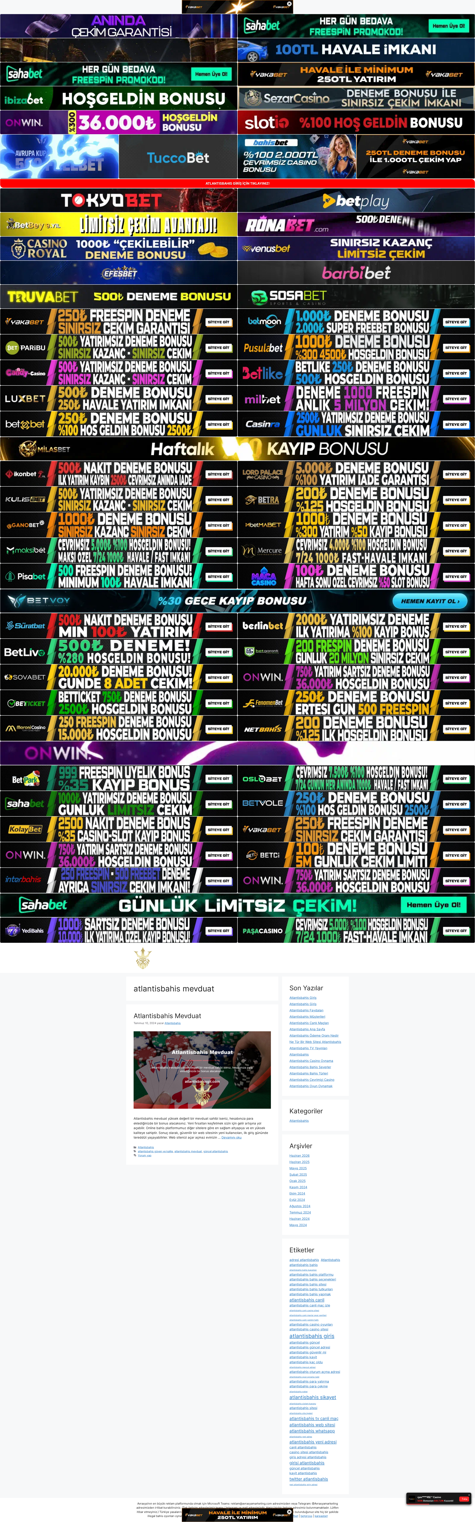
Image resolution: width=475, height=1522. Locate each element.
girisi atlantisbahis (307, 1462)
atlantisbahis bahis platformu (311, 1274)
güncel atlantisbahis (215, 1151)
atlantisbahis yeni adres (300, 1437)
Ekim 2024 (297, 1193)
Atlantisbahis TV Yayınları (308, 1048)
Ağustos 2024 (299, 1206)
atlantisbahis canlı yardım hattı (304, 1320)
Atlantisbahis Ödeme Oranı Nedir (314, 1035)
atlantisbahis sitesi (303, 1408)
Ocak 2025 (297, 1181)
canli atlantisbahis (303, 1447)
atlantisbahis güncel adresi (309, 1347)
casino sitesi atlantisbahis (308, 1452)
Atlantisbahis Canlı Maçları (309, 1023)
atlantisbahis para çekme (308, 1386)
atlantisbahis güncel (304, 1342)
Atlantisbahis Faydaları (306, 1010)
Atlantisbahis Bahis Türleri (308, 1073)
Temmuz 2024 (300, 1212)
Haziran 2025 (299, 1162)
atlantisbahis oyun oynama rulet (304, 1377)
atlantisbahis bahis (303, 1265)
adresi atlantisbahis (304, 1260)
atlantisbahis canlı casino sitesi (304, 1310)
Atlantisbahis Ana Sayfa (307, 1029)
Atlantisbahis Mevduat (167, 1016)
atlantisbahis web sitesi (312, 1424)
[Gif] (237, 448)
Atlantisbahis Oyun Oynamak (310, 1086)
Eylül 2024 (297, 1200)
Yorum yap (144, 1155)
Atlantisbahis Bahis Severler (310, 1067)
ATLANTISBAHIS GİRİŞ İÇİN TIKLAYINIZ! (238, 183)
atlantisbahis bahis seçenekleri (312, 1279)
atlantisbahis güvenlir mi (307, 1352)
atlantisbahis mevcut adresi (302, 1367)
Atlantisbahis (146, 1147)
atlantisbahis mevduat (188, 1151)
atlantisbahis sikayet (312, 1397)
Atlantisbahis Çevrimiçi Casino (311, 1080)
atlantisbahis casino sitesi (308, 1329)
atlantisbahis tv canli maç (313, 1418)
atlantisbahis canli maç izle (309, 1305)
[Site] (118, 321)
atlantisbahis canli (306, 1299)
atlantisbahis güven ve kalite (155, 1151)
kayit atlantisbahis (303, 1473)
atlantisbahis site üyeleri (301, 1413)
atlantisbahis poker (298, 1391)
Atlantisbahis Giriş (303, 998)
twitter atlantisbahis (308, 1478)
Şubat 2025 (298, 1174)
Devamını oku (232, 1137)
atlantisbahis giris (311, 1336)
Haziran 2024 (299, 1219)
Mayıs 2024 (298, 1225)
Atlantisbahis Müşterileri (307, 1017)
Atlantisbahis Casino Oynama (311, 1061)
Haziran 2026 (299, 1156)
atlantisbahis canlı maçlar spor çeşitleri (308, 1315)
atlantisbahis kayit (303, 1357)
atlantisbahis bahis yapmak (310, 1294)
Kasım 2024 (298, 1187)
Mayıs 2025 (298, 1168)
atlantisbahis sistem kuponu (302, 1403)
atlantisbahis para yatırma (309, 1381)
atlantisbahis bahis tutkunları (311, 1289)
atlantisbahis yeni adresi (313, 1441)
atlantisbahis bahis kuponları (303, 1270)
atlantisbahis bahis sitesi (307, 1284)
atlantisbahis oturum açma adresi (314, 1372)
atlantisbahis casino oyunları (311, 1324)
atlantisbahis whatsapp (312, 1430)
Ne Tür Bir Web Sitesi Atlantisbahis (315, 1042)
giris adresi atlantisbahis (307, 1457)
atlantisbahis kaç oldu (306, 1362)
